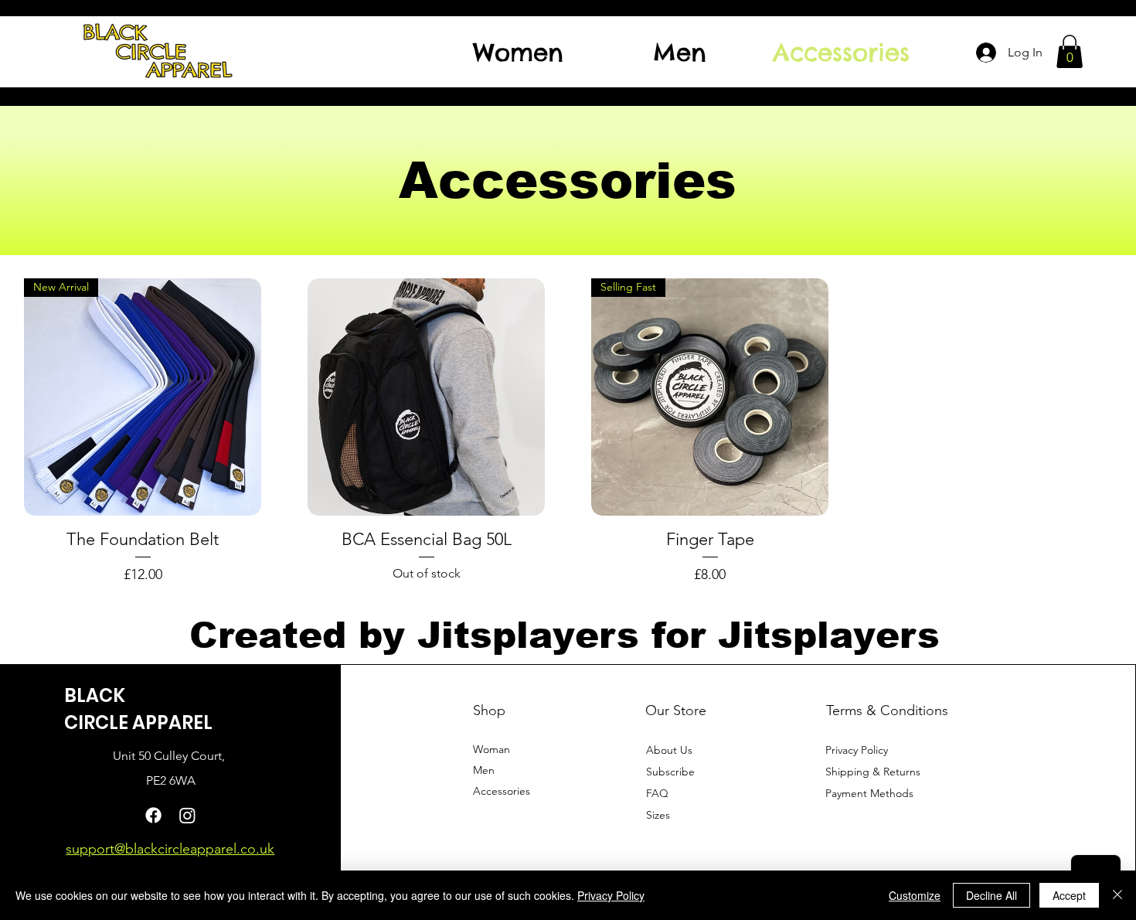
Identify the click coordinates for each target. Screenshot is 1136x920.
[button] (1069, 51)
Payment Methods (871, 793)
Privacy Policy (856, 750)
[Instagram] (187, 815)
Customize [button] (914, 895)
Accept (1069, 895)
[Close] (1117, 895)
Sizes (658, 815)
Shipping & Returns (872, 772)
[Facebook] (153, 815)
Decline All (991, 895)
